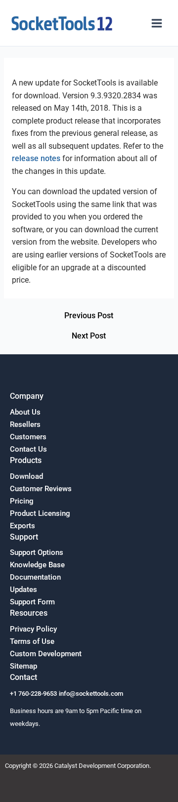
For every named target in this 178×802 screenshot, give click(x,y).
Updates (23, 589)
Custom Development (46, 653)
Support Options (36, 552)
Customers (28, 436)
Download (26, 476)
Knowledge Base (37, 564)
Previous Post (88, 316)
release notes (36, 158)
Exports (22, 525)
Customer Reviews (41, 488)
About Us (25, 412)
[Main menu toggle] (156, 23)
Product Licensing (40, 513)
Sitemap (23, 666)
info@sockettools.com (91, 693)
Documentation (35, 577)
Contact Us (28, 449)
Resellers (25, 424)
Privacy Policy (33, 629)
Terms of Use (32, 641)
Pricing (22, 501)
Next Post (89, 336)
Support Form (32, 601)
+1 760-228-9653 (33, 693)
